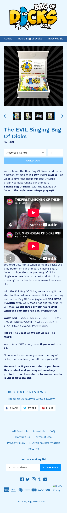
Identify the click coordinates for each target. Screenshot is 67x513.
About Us (39, 431)
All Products (20, 431)
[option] (16, 116)
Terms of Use (43, 437)
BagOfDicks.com (36, 501)
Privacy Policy (16, 442)
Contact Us (22, 437)
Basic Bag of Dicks (30, 38)
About (8, 38)
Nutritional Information (44, 442)
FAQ (52, 431)
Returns (33, 448)
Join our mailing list (33, 459)
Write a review (45, 398)
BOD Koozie (55, 38)
